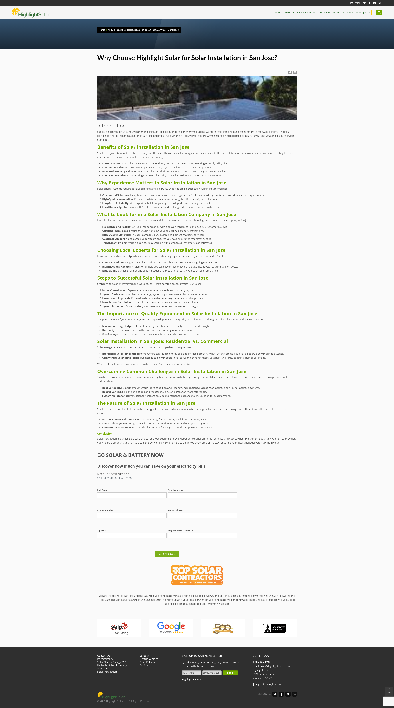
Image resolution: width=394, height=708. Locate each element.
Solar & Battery (307, 12)
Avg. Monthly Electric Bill (181, 530)
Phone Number (105, 510)
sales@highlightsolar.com (274, 666)
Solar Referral (147, 662)
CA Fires (348, 12)
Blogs (336, 12)
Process (325, 12)
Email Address (175, 490)
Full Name (102, 490)
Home (278, 12)
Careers (144, 655)
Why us (289, 12)
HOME (102, 30)
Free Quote (363, 12)
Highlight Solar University (112, 665)
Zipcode (101, 530)
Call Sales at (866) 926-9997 (114, 478)
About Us (102, 668)
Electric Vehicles (149, 659)
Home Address (175, 510)
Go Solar (145, 665)
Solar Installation (107, 671)
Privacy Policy (105, 659)
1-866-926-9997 (261, 662)
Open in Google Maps (268, 684)
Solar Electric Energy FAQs (112, 662)
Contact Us (103, 655)
